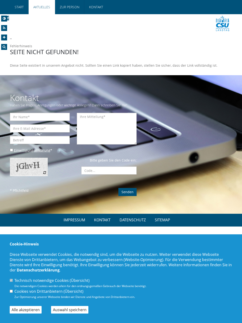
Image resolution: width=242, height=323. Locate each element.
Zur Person (69, 7)
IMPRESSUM (74, 220)
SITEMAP (162, 220)
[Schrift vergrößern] (4, 37)
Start (19, 7)
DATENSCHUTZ (133, 220)
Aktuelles (41, 7)
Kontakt (96, 7)
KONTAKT (102, 220)
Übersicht (79, 280)
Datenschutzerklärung (38, 270)
